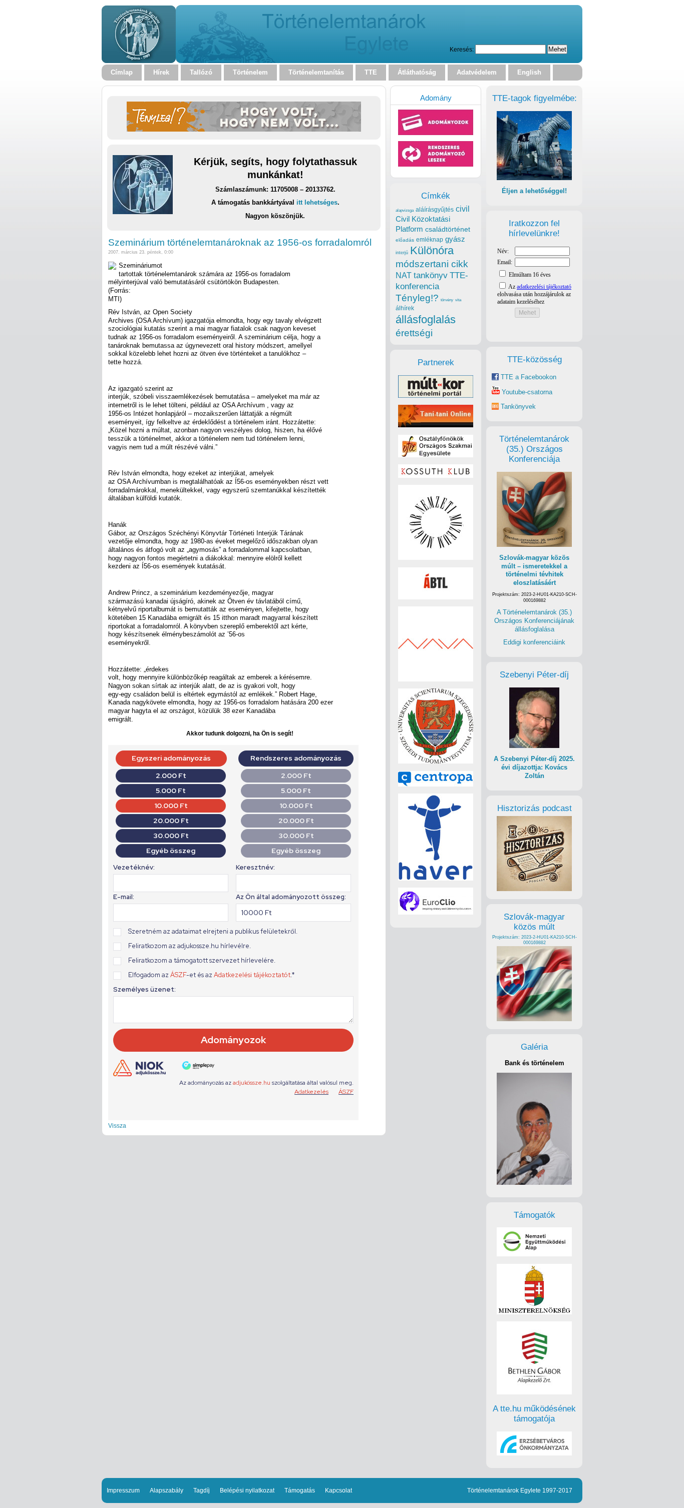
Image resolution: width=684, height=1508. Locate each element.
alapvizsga (405, 210)
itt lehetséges (316, 202)
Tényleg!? (417, 298)
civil (463, 208)
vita (458, 299)
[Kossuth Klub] (435, 475)
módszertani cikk (432, 264)
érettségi (414, 333)
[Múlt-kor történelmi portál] (435, 395)
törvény (447, 300)
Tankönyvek (518, 406)
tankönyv (431, 275)
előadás (405, 240)
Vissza (117, 1125)
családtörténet (447, 229)
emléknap (429, 239)
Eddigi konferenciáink (534, 642)
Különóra (432, 250)
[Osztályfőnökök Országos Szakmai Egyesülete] (435, 455)
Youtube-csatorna (526, 392)
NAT (404, 275)
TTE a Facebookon (527, 377)
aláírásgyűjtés (435, 209)
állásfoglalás (426, 319)
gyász (455, 239)
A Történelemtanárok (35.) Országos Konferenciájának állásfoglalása (534, 620)
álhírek (405, 308)
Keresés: (462, 49)
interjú (402, 252)
